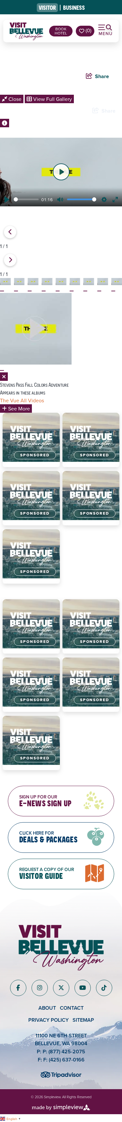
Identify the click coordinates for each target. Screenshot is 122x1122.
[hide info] (4, 376)
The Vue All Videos (22, 400)
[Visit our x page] (61, 988)
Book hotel (61, 31)
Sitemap (83, 1020)
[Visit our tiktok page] (104, 988)
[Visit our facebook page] (18, 988)
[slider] (26, 199)
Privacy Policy (48, 1020)
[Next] (10, 260)
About (47, 1008)
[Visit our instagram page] (39, 988)
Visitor (47, 7)
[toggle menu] (106, 30)
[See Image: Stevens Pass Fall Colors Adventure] (2, 370)
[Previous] (10, 232)
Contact (72, 1008)
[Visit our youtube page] (82, 988)
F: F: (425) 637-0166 (61, 1059)
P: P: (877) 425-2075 (61, 1051)
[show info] (4, 123)
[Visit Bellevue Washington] (26, 30)
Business (74, 7)
